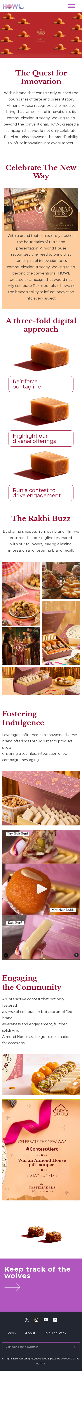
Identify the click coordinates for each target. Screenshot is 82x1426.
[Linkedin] (55, 1320)
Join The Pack (55, 1333)
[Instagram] (36, 1320)
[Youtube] (46, 1320)
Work (12, 1333)
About (30, 1333)
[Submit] (74, 1347)
